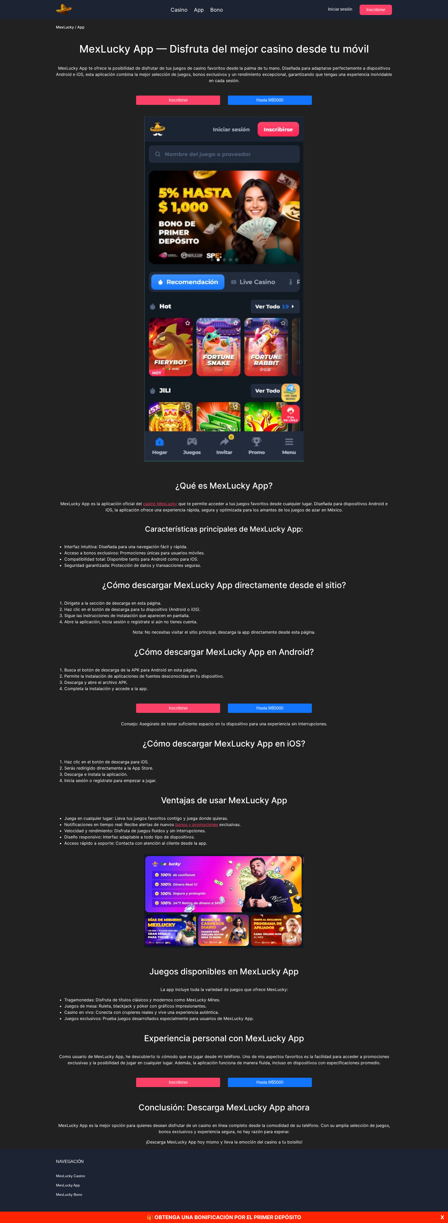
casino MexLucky (160, 503)
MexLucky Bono (69, 1194)
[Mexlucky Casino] (64, 10)
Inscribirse (375, 10)
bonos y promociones (196, 824)
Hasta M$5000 (269, 100)
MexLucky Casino (70, 1176)
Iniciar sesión (340, 9)
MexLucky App (68, 1185)
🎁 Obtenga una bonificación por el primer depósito (224, 1217)
